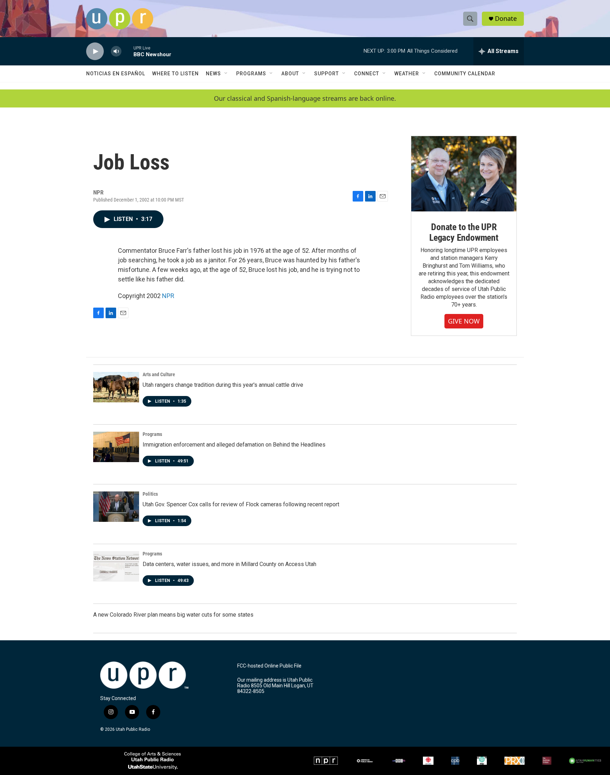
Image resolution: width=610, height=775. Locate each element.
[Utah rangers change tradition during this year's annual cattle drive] (116, 387)
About (290, 73)
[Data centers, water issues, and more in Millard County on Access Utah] (116, 566)
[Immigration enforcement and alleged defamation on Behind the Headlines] (116, 447)
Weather (406, 73)
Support (326, 73)
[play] (95, 51)
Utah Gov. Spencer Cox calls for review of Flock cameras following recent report (241, 504)
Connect (366, 73)
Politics (150, 494)
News (213, 73)
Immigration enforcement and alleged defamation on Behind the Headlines (234, 444)
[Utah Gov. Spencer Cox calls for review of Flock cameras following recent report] (116, 506)
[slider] (127, 51)
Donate (506, 18)
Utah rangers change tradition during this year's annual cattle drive (223, 384)
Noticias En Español (115, 73)
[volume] (116, 51)
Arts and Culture (159, 374)
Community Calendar (464, 73)
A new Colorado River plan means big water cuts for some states (173, 614)
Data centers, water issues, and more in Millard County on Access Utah (229, 564)
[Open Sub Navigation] (226, 73)
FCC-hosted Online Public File (269, 666)
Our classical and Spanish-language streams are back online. (305, 98)
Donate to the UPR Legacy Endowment (463, 232)
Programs (251, 73)
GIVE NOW (464, 321)
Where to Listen (175, 73)
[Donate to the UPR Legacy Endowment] (463, 173)
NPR (168, 295)
